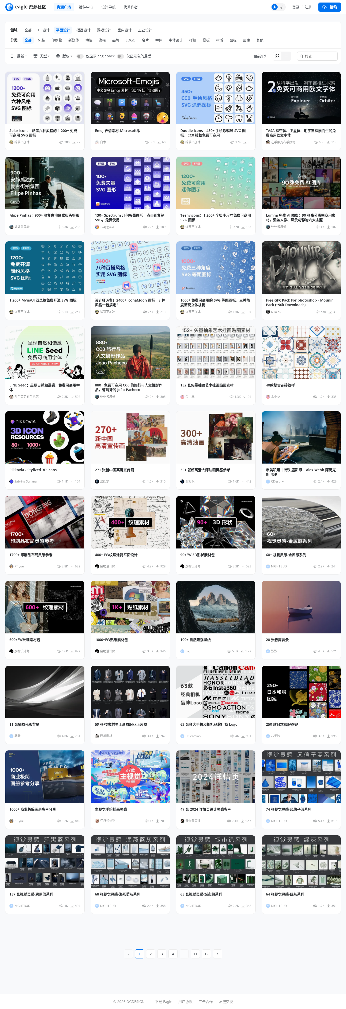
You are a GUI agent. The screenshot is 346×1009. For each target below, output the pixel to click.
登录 (295, 7)
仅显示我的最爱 (138, 56)
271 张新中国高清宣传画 (114, 470)
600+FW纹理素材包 (24, 639)
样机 (192, 40)
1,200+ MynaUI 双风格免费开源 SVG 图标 (42, 300)
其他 (259, 40)
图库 (246, 40)
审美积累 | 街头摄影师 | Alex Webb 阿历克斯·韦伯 (301, 472)
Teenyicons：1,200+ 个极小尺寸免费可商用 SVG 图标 (215, 217)
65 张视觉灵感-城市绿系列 (201, 894)
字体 (158, 40)
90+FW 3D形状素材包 (197, 555)
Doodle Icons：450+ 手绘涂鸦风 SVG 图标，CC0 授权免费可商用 (213, 132)
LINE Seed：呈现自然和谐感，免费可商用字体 (44, 387)
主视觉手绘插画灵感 (111, 809)
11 (195, 953)
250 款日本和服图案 (282, 724)
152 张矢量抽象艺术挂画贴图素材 (207, 385)
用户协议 (185, 1001)
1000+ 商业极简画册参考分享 (32, 809)
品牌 (115, 40)
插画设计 (83, 30)
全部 (28, 30)
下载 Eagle (163, 1001)
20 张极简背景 (277, 639)
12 (206, 953)
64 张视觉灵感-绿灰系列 (285, 894)
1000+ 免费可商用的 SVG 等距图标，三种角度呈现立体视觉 (215, 302)
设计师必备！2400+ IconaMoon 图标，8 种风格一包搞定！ (130, 302)
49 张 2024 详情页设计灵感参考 (205, 809)
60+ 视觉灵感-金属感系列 (286, 555)
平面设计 (63, 30)
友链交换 (226, 1001)
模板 (206, 40)
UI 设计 (44, 30)
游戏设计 (104, 30)
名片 (145, 40)
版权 (65, 56)
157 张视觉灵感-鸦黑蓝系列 (31, 894)
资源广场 (64, 7)
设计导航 (108, 7)
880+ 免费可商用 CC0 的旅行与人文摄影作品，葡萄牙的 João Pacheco (128, 387)
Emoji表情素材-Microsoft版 (117, 130)
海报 (102, 40)
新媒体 (73, 40)
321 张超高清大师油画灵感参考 (205, 470)
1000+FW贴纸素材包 (111, 639)
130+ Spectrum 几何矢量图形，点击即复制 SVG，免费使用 (129, 217)
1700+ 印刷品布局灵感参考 (30, 555)
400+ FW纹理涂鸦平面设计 (116, 555)
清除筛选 (260, 56)
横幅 (88, 40)
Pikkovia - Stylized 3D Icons (33, 470)
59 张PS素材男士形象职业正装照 (121, 724)
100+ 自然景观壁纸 (195, 639)
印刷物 (56, 40)
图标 (233, 40)
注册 (308, 7)
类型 (43, 56)
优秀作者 (131, 7)
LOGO (131, 40)
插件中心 (86, 7)
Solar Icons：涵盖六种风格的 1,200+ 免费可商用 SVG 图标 (43, 132)
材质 (219, 40)
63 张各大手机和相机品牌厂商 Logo (209, 724)
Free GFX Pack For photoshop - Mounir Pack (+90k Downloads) (299, 302)
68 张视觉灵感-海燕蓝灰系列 (117, 894)
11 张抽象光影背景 (24, 724)
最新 (20, 56)
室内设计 (125, 30)
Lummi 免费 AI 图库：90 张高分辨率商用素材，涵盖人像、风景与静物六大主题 (300, 217)
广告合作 (206, 1001)
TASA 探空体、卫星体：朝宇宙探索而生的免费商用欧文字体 (301, 132)
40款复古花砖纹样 (280, 385)
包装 (41, 40)
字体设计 (176, 40)
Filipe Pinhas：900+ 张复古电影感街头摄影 (44, 215)
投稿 (333, 7)
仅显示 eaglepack (100, 56)
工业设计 (145, 30)
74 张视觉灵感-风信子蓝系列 (288, 809)
